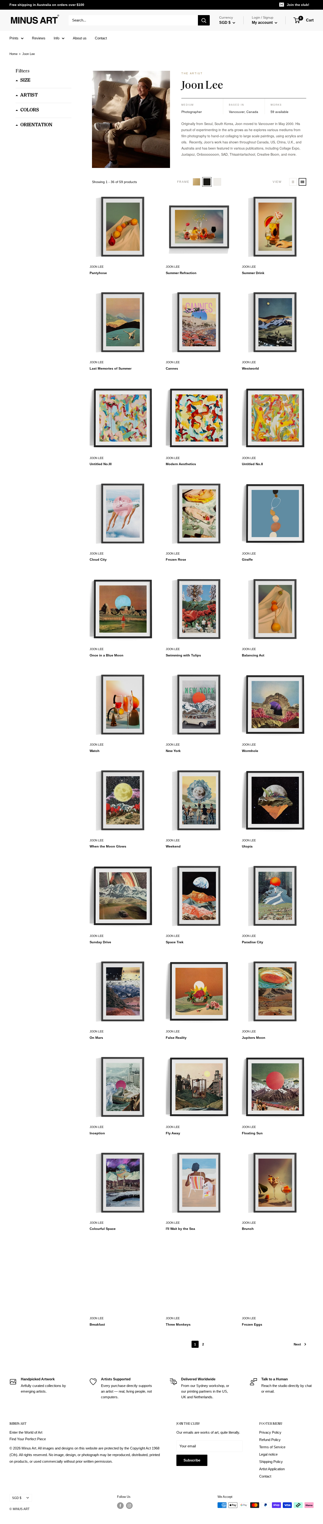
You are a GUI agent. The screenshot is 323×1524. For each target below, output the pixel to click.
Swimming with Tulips (183, 655)
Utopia (247, 846)
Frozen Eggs (252, 1324)
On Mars (96, 1038)
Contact (101, 38)
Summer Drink (253, 273)
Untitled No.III (101, 464)
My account (263, 23)
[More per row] (302, 182)
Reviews (38, 38)
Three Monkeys (178, 1324)
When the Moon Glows (108, 846)
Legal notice (268, 1454)
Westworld (250, 368)
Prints (13, 38)
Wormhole (250, 751)
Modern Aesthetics (181, 464)
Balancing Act (253, 655)
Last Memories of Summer (110, 368)
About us (80, 38)
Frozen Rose (176, 559)
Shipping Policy (271, 1462)
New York (173, 751)
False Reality (176, 1038)
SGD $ (16, 1498)
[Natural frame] (196, 182)
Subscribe (191, 1460)
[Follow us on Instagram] (129, 1505)
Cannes (172, 368)
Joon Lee (97, 266)
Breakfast (97, 1324)
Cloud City (98, 559)
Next (297, 1344)
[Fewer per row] (293, 182)
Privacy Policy (270, 1432)
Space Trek (174, 942)
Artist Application (272, 1469)
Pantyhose (98, 273)
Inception (97, 1133)
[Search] (204, 20)
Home (13, 54)
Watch (95, 751)
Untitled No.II (252, 464)
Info (56, 38)
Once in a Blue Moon (106, 655)
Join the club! (298, 5)
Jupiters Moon (253, 1038)
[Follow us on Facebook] (120, 1505)
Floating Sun (252, 1133)
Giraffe (247, 559)
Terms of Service (272, 1447)
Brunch (248, 1229)
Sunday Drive (100, 942)
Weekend (173, 846)
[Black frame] (207, 182)
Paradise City (252, 942)
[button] (23, 80)
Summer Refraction (181, 273)
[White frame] (217, 182)
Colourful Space (103, 1229)
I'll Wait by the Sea (180, 1229)
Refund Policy (270, 1440)
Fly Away (173, 1133)
